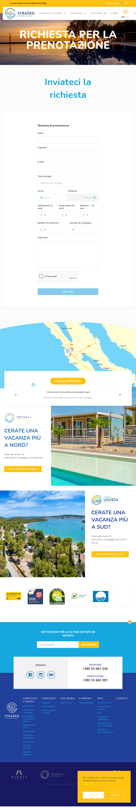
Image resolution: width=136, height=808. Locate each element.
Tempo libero (29, 731)
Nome (40, 133)
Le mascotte (28, 741)
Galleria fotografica (28, 753)
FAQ (99, 713)
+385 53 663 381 (95, 680)
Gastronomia (29, 705)
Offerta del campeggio (28, 710)
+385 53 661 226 (95, 668)
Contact (122, 698)
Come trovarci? (104, 702)
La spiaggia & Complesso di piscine (29, 718)
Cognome (42, 147)
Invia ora (68, 291)
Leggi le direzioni (68, 381)
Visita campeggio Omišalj (23, 469)
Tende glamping (86, 702)
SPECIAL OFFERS (27, 746)
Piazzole (45, 702)
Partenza (72, 191)
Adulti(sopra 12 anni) (45, 207)
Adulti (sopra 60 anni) (66, 207)
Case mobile (65, 702)
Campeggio (76, 13)
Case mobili (96, 13)
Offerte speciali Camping (49, 711)
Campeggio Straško (50, 13)
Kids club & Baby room (28, 736)
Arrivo (41, 191)
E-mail (41, 162)
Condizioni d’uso (72, 784)
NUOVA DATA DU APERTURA (104, 724)
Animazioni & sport (29, 726)
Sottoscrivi (89, 644)
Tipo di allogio (44, 176)
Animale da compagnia (80, 223)
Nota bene (43, 237)
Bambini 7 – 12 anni (87, 207)
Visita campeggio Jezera (110, 554)
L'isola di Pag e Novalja (104, 707)
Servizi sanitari (48, 706)
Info (100, 698)
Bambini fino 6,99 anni (48, 223)
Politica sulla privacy (53, 784)
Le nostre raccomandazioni (105, 730)
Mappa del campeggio (102, 717)
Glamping (115, 13)
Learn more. (88, 783)
